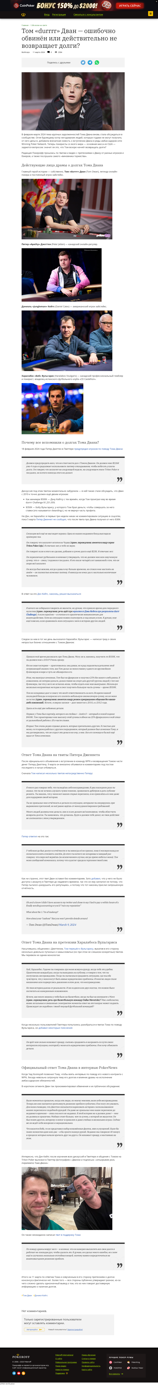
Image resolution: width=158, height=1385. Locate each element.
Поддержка (60, 1373)
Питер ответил (29, 836)
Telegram (14, 1373)
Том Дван (27, 1295)
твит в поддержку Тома (68, 1234)
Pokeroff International (64, 1355)
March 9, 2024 (67, 924)
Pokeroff (23, 14)
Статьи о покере (89, 1358)
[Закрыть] (156, 1)
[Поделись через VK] (76, 62)
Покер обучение (89, 1355)
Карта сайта (87, 1369)
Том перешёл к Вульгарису (78, 948)
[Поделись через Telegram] (90, 62)
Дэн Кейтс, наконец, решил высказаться (59, 593)
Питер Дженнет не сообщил (51, 519)
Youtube (18, 1373)
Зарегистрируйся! (75, 1329)
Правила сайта (88, 1362)
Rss (23, 1373)
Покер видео (60, 1366)
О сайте (58, 1358)
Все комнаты (114, 1374)
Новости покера (62, 1369)
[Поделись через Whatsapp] (97, 62)
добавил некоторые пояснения (55, 1027)
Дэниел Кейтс (40, 1295)
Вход (46, 14)
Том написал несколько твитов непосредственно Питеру (61, 773)
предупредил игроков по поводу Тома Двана (98, 448)
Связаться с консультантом (88, 14)
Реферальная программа (66, 1362)
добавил (95, 878)
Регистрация (59, 14)
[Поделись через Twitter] (83, 62)
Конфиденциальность (91, 1366)
